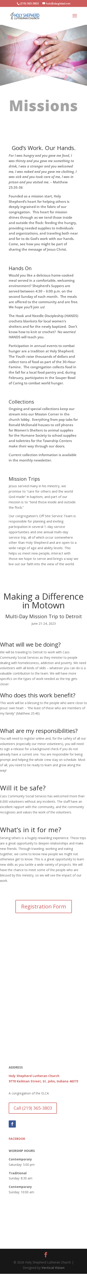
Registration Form (43, 906)
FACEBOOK (17, 1138)
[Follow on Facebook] (12, 1124)
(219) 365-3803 (29, 3)
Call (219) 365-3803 (33, 1108)
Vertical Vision (52, 1268)
